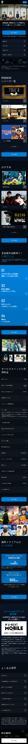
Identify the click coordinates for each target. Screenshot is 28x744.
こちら (24, 36)
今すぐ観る (14, 32)
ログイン (24, 2)
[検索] (21, 2)
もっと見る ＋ (14, 146)
